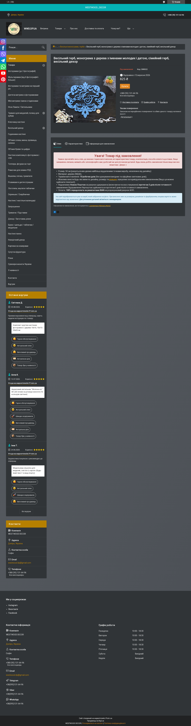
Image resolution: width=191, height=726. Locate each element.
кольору (113, 179)
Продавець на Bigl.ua (95, 721)
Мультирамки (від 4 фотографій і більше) (23, 78)
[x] (58, 212)
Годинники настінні (17, 134)
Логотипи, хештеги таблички (21, 188)
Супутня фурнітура (16, 252)
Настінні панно (15, 234)
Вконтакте (13, 609)
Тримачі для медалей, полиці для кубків (23, 114)
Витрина (44, 28)
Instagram (13, 605)
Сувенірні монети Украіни (19, 264)
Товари (58, 28)
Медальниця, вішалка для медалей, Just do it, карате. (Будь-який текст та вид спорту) (27, 470)
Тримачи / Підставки (17, 213)
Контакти (12, 278)
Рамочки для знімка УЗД (19, 170)
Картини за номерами (18, 246)
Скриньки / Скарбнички (19, 194)
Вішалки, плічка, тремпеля (20, 176)
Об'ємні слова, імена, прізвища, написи (22, 141)
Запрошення (14, 206)
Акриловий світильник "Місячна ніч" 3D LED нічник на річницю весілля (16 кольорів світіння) (27, 391)
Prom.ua (109, 718)
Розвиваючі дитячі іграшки (20, 182)
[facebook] (55, 212)
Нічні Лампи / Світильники (20, 107)
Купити (125, 86)
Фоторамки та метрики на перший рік (24, 87)
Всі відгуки (26, 511)
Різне (10, 258)
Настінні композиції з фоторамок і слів (23, 156)
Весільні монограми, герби (72, 47)
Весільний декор (15, 128)
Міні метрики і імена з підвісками (23, 101)
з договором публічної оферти (99, 206)
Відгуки (11, 284)
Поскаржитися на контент (92, 723)
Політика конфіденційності (115, 723)
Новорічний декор (16, 240)
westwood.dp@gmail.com (19, 563)
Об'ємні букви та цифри (19, 149)
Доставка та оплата (94, 28)
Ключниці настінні (16, 122)
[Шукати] (43, 47)
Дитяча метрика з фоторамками (23, 95)
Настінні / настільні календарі (21, 200)
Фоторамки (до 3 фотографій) (22, 71)
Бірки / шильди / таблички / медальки (21, 226)
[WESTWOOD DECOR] (14, 29)
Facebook (13, 613)
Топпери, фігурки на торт (19, 164)
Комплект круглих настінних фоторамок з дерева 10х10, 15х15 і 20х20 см (28, 327)
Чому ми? (115, 28)
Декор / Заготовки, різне (19, 219)
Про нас (74, 28)
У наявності (13, 270)
